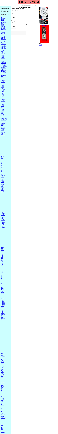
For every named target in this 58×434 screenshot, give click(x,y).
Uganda (1, 279)
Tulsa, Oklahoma (2, 154)
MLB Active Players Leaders (3, 117)
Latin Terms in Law (2, 398)
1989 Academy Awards (3, 318)
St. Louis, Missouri (2, 131)
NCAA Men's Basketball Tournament (4, 353)
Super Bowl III (2, 257)
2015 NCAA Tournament (3, 216)
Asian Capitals (2, 317)
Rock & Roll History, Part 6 (3, 303)
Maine (1, 404)
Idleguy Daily (2, 7)
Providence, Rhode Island (3, 128)
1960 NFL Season (2, 106)
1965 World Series (2, 110)
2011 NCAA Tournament (3, 218)
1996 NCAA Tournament (3, 225)
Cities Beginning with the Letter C (3, 47)
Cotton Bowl (2, 263)
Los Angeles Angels (2, 187)
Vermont (1, 395)
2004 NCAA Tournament (3, 221)
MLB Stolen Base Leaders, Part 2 (3, 356)
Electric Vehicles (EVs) (3, 432)
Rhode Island (2, 160)
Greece (1, 269)
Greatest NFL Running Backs (3, 417)
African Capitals (2, 113)
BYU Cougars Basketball (3, 74)
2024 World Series (2, 109)
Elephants (1, 171)
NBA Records (2, 365)
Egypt (1, 403)
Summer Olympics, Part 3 (3, 313)
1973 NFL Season (2, 94)
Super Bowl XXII (2, 248)
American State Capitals (3, 414)
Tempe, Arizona (2, 155)
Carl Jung (1, 408)
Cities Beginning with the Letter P (3, 38)
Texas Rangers (2, 186)
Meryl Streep (2, 52)
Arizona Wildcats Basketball (3, 76)
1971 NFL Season (2, 96)
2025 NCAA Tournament (3, 212)
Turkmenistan (2, 265)
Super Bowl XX (2, 249)
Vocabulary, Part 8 (2, 291)
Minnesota (1, 162)
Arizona (1, 169)
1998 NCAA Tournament (3, 224)
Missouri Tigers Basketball (3, 67)
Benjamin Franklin (2, 386)
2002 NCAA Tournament (3, 222)
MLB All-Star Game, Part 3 (3, 32)
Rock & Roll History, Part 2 (3, 305)
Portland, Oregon (2, 124)
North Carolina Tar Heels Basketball (4, 66)
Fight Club (1, 423)
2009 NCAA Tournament (3, 219)
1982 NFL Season (2, 86)
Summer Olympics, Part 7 (3, 311)
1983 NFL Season (2, 85)
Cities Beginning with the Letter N (3, 39)
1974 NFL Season (2, 93)
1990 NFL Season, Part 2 (3, 78)
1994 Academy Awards (3, 296)
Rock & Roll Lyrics (2, 306)
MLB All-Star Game (2, 315)
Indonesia (1, 422)
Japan (1, 431)
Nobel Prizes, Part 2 (2, 289)
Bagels (1, 411)
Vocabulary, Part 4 (2, 293)
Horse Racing (2, 428)
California (1, 170)
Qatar (1, 273)
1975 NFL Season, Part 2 (3, 92)
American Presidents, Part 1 (3, 26)
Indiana (1, 159)
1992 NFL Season (2, 77)
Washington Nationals (2, 183)
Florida (1, 167)
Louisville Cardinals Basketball (3, 68)
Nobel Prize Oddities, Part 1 (3, 17)
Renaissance (2, 425)
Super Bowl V (2, 256)
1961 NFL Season (2, 105)
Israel (1, 281)
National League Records (3, 121)
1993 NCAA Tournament (3, 226)
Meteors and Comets (2, 24)
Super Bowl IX (2, 254)
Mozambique (2, 272)
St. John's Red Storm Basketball (3, 64)
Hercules (1, 270)
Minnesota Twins (2, 188)
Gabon (1, 275)
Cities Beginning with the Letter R (3, 37)
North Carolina (2, 166)
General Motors (2, 369)
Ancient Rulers (2, 23)
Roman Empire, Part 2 (2, 20)
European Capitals (2, 114)
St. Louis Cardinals (2, 181)
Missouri (1, 168)
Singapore (1, 409)
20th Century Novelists (3, 396)
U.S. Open (1, 172)
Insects (1, 357)
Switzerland (2, 376)
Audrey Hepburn (2, 51)
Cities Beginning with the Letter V (3, 35)
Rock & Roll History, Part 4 (3, 304)
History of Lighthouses (2, 73)
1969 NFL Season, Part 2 (3, 97)
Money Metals (40, 45)
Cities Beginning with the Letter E (3, 46)
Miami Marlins (2, 185)
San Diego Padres (2, 179)
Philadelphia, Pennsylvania (3, 135)
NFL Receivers (2, 299)
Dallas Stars (2, 176)
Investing (1, 426)
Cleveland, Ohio (2, 157)
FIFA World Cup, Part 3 (3, 30)
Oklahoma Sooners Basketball (3, 62)
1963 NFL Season (2, 103)
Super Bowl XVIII (2, 250)
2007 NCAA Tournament (3, 220)
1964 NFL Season (2, 102)
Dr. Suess (1, 358)
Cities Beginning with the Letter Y (3, 34)
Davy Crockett (2, 271)
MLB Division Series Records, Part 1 (4, 118)
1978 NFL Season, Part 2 (3, 89)
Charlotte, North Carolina (3, 132)
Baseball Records (2, 362)
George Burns (2, 355)
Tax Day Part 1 (2, 59)
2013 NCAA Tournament (3, 217)
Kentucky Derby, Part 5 (3, 53)
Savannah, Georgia (2, 125)
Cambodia (1, 389)
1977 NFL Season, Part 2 (3, 90)
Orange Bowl (2, 264)
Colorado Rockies (2, 180)
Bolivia (1, 383)
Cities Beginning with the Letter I (3, 44)
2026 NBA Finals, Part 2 (3, 43)
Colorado (1, 381)
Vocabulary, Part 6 (2, 292)
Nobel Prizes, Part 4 (2, 288)
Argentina (1, 284)
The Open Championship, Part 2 (3, 29)
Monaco (1, 267)
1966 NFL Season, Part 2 (3, 100)
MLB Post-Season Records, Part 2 (4, 119)
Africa (1, 419)
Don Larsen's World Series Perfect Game (4, 116)
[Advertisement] (3, 145)
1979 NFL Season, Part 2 (3, 88)
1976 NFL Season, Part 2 (3, 91)
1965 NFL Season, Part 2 (3, 101)
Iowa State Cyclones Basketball (3, 72)
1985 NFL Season (2, 83)
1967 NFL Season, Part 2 (3, 99)
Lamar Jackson (2, 373)
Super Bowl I (2, 258)
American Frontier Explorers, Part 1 (4, 27)
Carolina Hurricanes (2, 177)
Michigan (1, 380)
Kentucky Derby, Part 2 (3, 54)
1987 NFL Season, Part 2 (3, 81)
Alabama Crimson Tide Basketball (3, 75)
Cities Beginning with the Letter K (3, 41)
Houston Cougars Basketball (3, 70)
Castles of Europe (2, 372)
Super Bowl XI (2, 253)
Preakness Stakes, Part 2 (3, 49)
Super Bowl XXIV (2, 247)
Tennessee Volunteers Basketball (3, 63)
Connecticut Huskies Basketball (3, 71)
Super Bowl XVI (2, 251)
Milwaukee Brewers (2, 182)
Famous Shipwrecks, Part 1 (3, 18)
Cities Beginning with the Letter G (3, 45)
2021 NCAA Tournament (3, 214)
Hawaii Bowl (2, 259)
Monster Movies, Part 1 (3, 58)
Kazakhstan (2, 427)
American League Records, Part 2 (3, 120)
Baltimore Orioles (2, 192)
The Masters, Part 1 (2, 61)
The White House (41, 44)
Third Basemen (2, 307)
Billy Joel (1, 407)
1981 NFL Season (2, 87)
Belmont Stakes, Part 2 (3, 42)
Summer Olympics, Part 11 (3, 309)
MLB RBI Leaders (2, 298)
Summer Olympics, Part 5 (3, 312)
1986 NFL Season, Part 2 (3, 82)
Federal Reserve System (3, 418)
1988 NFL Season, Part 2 (3, 80)
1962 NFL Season (2, 104)
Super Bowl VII (2, 255)
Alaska (1, 163)
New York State (2, 377)
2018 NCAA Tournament (3, 215)
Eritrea (1, 276)
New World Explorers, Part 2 (3, 28)
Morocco (1, 391)
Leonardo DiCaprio (2, 361)
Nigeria (1, 283)
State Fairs (1, 430)
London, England (2, 371)
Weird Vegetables (2, 107)
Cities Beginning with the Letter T (3, 36)
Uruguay (1, 388)
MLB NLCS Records (2, 115)
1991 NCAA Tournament (3, 227)
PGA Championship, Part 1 (3, 50)
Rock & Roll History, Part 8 (3, 302)
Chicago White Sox (2, 190)
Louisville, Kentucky (2, 129)
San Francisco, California (3, 122)
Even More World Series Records (3, 399)
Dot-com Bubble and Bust (3, 297)
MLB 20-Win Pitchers (2, 413)
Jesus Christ (2, 379)
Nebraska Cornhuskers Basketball (3, 69)
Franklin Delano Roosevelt (3, 382)
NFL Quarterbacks (2, 300)
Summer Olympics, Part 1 (3, 314)
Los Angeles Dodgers (2, 366)
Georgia (1, 165)
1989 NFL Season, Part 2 (3, 79)
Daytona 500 (2, 367)
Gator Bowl (1, 262)
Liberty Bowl (2, 261)
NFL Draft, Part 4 (2, 55)
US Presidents (2, 363)
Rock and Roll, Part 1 (2, 25)
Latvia (1, 268)
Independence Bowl (2, 260)
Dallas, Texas (2, 158)
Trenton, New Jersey (2, 156)
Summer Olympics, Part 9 (3, 310)
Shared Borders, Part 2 (3, 21)
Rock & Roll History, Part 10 (3, 301)
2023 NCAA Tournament (3, 213)
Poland (1, 282)
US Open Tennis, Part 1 (3, 16)
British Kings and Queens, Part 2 (3, 22)
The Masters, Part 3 (2, 60)
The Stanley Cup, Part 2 (3, 174)
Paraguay (1, 277)
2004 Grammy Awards (2, 295)
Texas (1, 394)
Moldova (1, 424)
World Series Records (2, 400)
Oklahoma (1, 164)
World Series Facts (2, 287)
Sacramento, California (3, 123)
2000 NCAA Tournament (3, 223)
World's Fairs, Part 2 (2, 19)
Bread (1, 316)
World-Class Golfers (2, 385)
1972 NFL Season (2, 95)
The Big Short (2, 401)
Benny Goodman (2, 410)
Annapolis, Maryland (2, 126)
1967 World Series (2, 112)
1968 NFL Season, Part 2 (3, 98)
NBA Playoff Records (2, 178)
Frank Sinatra (2, 421)
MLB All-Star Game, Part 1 (3, 33)
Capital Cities (2, 429)
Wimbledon (1, 319)
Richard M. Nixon (2, 375)
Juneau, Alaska (2, 134)
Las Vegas (1, 393)
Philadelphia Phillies (2, 184)
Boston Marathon (2, 57)
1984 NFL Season (2, 84)
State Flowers (2, 368)
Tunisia (1, 278)
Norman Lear (2, 387)
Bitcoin (1, 370)
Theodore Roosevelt (2, 416)
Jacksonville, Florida (2, 130)
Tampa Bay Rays (2, 191)
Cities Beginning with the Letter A (3, 48)
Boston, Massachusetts (3, 133)
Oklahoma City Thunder (3, 175)
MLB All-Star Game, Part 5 (3, 31)
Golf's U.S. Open (2, 325)
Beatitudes (1, 359)
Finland (1, 290)
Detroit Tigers (2, 189)
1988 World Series (2, 111)
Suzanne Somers (2, 405)
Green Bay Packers (2, 374)
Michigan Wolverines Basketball (3, 65)
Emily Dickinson (2, 360)
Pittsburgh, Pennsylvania (3, 127)
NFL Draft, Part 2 (2, 56)
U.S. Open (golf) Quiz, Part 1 (3, 40)
